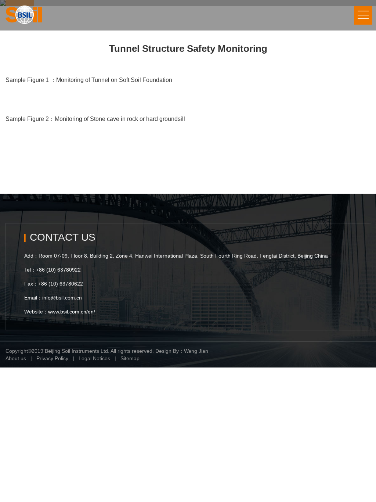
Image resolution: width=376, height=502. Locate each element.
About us (16, 358)
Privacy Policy (52, 358)
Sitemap (130, 358)
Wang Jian (196, 351)
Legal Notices (94, 358)
